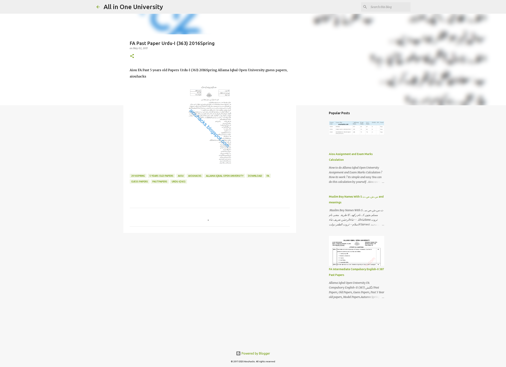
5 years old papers (161, 176)
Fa (268, 176)
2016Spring (138, 176)
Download (255, 176)
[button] (132, 56)
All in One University (133, 6)
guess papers (139, 181)
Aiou (181, 176)
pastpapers (159, 181)
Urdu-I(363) (178, 181)
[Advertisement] (210, 266)
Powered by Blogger (255, 353)
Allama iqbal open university (225, 176)
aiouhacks (194, 176)
